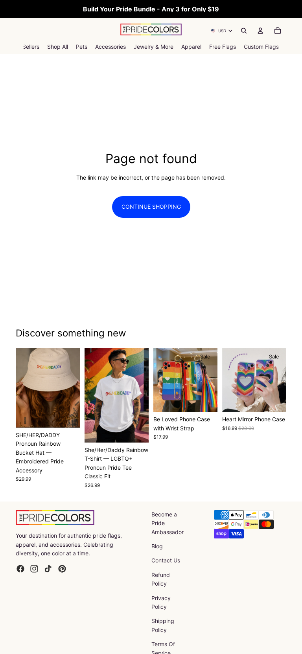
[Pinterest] (62, 568)
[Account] (260, 30)
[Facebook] (20, 568)
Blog (157, 546)
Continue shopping (151, 206)
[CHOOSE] (68, 415)
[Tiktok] (48, 568)
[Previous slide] (24, 388)
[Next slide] (71, 388)
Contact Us (165, 560)
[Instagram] (34, 568)
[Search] (243, 30)
